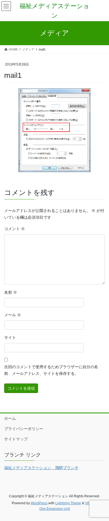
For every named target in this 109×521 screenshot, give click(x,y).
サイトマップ (16, 439)
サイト (10, 337)
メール (12, 315)
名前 (10, 292)
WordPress (39, 503)
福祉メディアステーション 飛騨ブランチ (41, 467)
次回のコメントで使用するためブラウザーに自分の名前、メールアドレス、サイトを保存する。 (51, 370)
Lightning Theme (68, 503)
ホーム (10, 418)
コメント (14, 228)
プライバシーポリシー (23, 428)
